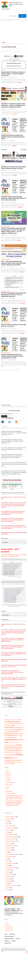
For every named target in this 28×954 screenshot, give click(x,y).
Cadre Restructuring (10, 827)
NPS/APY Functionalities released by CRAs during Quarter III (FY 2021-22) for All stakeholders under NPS (13, 294)
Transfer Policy (12, 763)
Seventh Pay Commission (11, 885)
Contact (7, 786)
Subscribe (4, 416)
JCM (7, 852)
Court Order (6, 731)
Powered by (4, 418)
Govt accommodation (8, 737)
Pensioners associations (9, 752)
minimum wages (13, 745)
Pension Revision (9, 874)
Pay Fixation (18, 747)
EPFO (5, 735)
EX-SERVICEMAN (10, 845)
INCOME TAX (9, 850)
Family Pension (12, 735)
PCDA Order (7, 749)
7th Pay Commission (10, 782)
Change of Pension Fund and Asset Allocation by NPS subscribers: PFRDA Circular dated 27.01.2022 (12, 356)
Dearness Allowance (10, 834)
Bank (7, 821)
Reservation (8, 881)
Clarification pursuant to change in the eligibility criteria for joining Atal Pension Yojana (13, 136)
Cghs (7, 832)
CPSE (10, 731)
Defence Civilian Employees (12, 836)
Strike (5, 763)
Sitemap (8, 771)
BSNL (5, 723)
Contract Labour (8, 729)
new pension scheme (5, 133)
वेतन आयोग (8, 889)
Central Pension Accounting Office (14, 723)
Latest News (4, 426)
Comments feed (9, 928)
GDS (21, 735)
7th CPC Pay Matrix (15, 719)
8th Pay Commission (10, 816)
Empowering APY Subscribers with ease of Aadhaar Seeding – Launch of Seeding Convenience (13, 73)
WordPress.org (9, 930)
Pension (3, 70)
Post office (8, 876)
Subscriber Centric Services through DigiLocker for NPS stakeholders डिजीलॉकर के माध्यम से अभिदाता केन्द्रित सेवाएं (13, 198)
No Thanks (13, 16)
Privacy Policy (9, 784)
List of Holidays (9, 856)
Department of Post (10, 733)
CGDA (22, 723)
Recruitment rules (9, 760)
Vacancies (8, 780)
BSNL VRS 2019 (9, 825)
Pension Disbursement (15, 749)
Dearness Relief (15, 731)
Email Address (5, 9)
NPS (7, 789)
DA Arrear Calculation (10, 793)
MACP (7, 861)
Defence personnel (10, 839)
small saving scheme (19, 762)
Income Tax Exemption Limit (13, 742)
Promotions (11, 755)
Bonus (7, 823)
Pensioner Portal (18, 750)
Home (5, 934)
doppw (18, 733)
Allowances (8, 819)
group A (14, 737)
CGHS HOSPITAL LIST (18, 727)
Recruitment (13, 758)
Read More (20, 82)
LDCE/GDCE (6, 745)
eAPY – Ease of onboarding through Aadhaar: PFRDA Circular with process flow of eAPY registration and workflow (13, 263)
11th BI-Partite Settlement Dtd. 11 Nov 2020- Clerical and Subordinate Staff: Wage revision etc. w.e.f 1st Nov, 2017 (14, 797)
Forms (19, 735)
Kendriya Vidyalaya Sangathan (13, 854)
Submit (22, 16)
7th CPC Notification (8, 719)
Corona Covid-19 (17, 730)
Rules (7, 883)
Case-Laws (8, 830)
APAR (21, 721)
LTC (7, 858)
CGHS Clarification (8, 725)
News (7, 865)
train (8, 763)
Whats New (8, 773)
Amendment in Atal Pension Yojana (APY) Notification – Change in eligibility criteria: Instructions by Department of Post (13, 105)
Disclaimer (8, 778)
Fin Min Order (9, 847)
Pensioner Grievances (9, 750)
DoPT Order (8, 775)
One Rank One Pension (11, 867)
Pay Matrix (8, 870)
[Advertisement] (14, 26)
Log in (7, 923)
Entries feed (8, 925)
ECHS (21, 733)
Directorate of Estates (11, 841)
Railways (8, 878)
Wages (7, 887)
